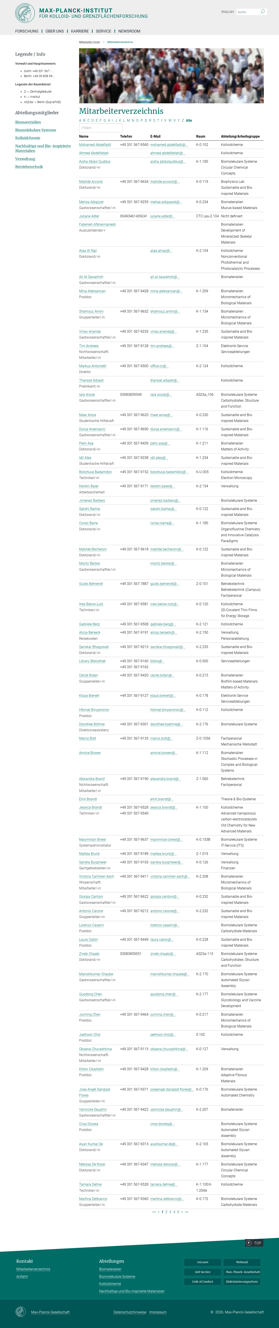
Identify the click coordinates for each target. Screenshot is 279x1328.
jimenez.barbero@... (165, 500)
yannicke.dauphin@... (167, 1109)
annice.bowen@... (164, 753)
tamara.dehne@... (164, 1184)
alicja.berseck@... (163, 632)
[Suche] (262, 12)
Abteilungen (111, 1261)
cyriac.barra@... (162, 523)
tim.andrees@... (162, 346)
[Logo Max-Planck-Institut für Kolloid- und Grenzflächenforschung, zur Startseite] (97, 13)
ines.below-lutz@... (164, 604)
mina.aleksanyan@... (166, 291)
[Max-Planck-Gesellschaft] (23, 1312)
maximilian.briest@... (166, 839)
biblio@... (157, 661)
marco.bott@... (161, 738)
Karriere (80, 31)
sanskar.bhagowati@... (167, 647)
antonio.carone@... (164, 911)
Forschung (26, 31)
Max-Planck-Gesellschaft (243, 1272)
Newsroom (129, 31)
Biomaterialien (28, 122)
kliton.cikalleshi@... (165, 1069)
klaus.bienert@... (163, 695)
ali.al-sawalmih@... (165, 277)
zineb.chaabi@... (163, 954)
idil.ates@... (159, 458)
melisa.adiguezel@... (166, 202)
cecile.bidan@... (162, 675)
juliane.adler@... (162, 216)
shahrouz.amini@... (165, 311)
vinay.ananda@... (163, 331)
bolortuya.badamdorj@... (169, 472)
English (227, 12)
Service (103, 31)
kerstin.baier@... (162, 486)
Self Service (202, 1272)
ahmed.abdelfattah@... (167, 153)
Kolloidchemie (27, 138)
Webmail (242, 1262)
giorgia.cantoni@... (164, 896)
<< (154, 1212)
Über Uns (55, 31)
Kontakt (24, 1261)
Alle (189, 120)
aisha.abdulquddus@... (168, 161)
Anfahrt (22, 1276)
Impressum (158, 1312)
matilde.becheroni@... (167, 549)
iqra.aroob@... (161, 395)
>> (186, 1212)
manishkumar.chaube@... (170, 974)
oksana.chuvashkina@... (169, 1049)
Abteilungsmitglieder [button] (37, 112)
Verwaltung (25, 159)
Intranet (202, 1262)
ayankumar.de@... (164, 1144)
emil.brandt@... (162, 799)
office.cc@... (159, 366)
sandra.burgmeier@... (166, 862)
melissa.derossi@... (165, 1164)
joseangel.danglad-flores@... (172, 1089)
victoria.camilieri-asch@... (170, 876)
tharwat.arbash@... (165, 380)
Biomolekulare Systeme (35, 130)
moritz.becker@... (163, 563)
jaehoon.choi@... (163, 1034)
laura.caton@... (162, 939)
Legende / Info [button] (30, 54)
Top (257, 1243)
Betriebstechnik (29, 166)
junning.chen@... (163, 1014)
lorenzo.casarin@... (165, 925)
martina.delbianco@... (167, 1199)
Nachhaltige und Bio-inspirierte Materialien (132, 1291)
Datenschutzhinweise (130, 1312)
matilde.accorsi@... (165, 182)
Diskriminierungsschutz (242, 1281)
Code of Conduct (202, 1281)
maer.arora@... (161, 415)
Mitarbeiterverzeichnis (33, 1269)
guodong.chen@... (164, 994)
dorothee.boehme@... (166, 724)
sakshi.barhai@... (163, 509)
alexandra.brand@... (165, 779)
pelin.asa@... (160, 443)
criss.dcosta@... (162, 1124)
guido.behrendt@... (164, 584)
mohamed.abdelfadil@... (169, 145)
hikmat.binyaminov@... (168, 710)
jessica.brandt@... (164, 807)
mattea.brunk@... (163, 854)
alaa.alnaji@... (161, 251)
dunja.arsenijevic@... (166, 429)
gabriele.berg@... (163, 624)
